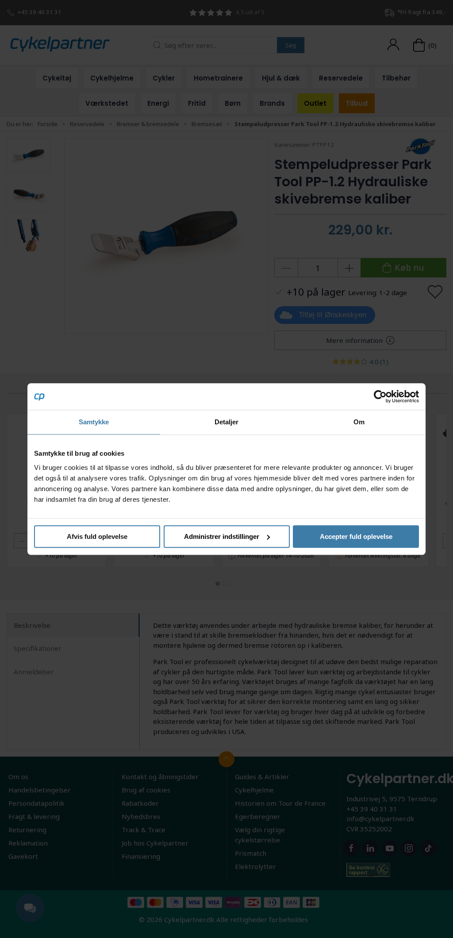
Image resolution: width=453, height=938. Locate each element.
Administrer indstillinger (221, 536)
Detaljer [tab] (227, 422)
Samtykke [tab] (94, 422)
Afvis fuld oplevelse (97, 536)
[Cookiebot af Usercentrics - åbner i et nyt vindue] (380, 396)
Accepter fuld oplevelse (356, 536)
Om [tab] (359, 422)
